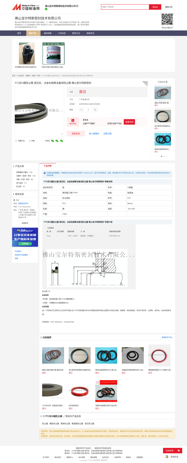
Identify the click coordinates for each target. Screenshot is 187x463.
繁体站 (128, 457)
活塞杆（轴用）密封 (32, 76)
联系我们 (58, 457)
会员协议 (105, 457)
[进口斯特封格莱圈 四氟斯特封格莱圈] (163, 116)
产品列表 (20, 76)
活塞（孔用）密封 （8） (25, 179)
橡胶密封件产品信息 (83, 448)
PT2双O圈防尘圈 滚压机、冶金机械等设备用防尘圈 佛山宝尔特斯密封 (97, 451)
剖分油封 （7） (22, 183)
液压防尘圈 (89, 423)
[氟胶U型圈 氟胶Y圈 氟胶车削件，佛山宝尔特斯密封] (163, 93)
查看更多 (25, 223)
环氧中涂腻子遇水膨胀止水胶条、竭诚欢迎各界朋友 (60, 67)
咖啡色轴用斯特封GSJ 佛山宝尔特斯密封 (169, 149)
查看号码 (129, 122)
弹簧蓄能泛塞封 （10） (24, 172)
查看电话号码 (23, 203)
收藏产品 (21, 141)
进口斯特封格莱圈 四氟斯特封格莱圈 (168, 126)
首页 (13, 76)
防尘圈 (45, 423)
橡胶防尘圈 (54, 423)
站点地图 (81, 457)
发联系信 (76, 133)
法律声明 (117, 457)
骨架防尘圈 (65, 423)
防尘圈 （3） (21, 186)
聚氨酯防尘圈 (77, 423)
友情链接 (139, 457)
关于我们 (46, 457)
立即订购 (107, 133)
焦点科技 (97, 460)
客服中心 (70, 457)
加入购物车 (94, 133)
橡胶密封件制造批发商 (103, 448)
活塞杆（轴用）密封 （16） (26, 176)
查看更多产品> (167, 337)
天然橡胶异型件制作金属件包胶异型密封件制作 (32, 67)
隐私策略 (93, 457)
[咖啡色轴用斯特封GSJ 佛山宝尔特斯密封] (163, 139)
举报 (33, 141)
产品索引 (18, 251)
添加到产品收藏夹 (21, 255)
